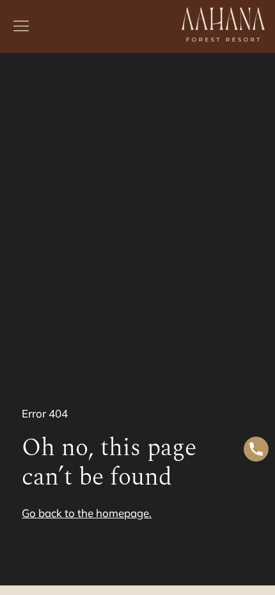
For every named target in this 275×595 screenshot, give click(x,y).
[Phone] (256, 451)
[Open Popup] (21, 26)
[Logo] (223, 26)
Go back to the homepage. (87, 513)
